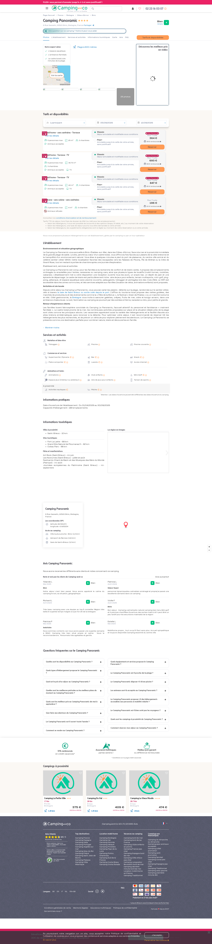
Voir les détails (52, 136)
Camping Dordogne (107, 838)
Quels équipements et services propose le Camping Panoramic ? (132, 663)
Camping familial (155, 857)
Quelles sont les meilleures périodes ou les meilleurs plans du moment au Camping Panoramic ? (71, 692)
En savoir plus (49, 940)
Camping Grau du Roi (84, 851)
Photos (46, 37)
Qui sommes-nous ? (53, 911)
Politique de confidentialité (125, 908)
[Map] (106, 525)
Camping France (82, 838)
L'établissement (58, 37)
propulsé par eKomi (59, 860)
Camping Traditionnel (133, 875)
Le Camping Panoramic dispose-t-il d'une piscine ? (132, 682)
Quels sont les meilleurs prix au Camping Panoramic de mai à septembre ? (71, 703)
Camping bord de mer (133, 838)
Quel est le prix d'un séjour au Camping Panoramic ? (68, 682)
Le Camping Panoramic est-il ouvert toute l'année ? (68, 722)
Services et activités (77, 37)
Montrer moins (52, 327)
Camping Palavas (82, 860)
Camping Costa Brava (109, 862)
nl (66, 891)
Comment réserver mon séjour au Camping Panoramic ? (134, 728)
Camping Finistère (107, 847)
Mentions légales (80, 908)
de (53, 891)
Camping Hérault (106, 845)
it (62, 891)
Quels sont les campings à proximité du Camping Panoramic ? (137, 719)
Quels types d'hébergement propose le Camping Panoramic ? (71, 672)
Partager (88, 25)
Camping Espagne (83, 840)
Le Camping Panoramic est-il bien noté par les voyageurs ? (136, 710)
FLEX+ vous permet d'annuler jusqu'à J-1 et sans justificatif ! (72, 2)
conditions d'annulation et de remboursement (76, 218)
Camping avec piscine (157, 871)
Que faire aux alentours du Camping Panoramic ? (67, 713)
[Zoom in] (209, 546)
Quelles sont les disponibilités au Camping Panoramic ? (69, 662)
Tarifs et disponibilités (152, 37)
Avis (121, 37)
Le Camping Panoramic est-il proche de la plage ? (132, 673)
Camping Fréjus (82, 853)
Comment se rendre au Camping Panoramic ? (65, 730)
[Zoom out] (209, 550)
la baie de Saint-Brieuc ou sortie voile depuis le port (83, 292)
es (58, 891)
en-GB (73, 891)
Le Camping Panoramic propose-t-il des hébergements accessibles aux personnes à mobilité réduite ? (134, 700)
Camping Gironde (107, 842)
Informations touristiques (99, 37)
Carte (114, 37)
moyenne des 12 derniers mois (53, 839)
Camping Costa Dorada (109, 864)
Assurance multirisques (100, 908)
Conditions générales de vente (57, 908)
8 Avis (160, 24)
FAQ (127, 37)
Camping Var (105, 840)
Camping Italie (81, 842)
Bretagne (76, 297)
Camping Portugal (83, 845)
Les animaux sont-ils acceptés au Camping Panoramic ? (134, 690)
